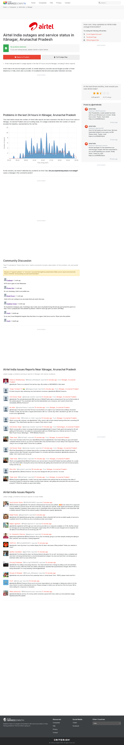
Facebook (76, 726)
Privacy (58, 3)
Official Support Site (92, 40)
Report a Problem (23, 57)
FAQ (51, 3)
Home (33, 3)
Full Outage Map (61, 57)
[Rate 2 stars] (98, 93)
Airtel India (22, 7)
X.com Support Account (93, 34)
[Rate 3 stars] (101, 93)
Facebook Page (91, 37)
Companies (42, 3)
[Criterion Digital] (62, 740)
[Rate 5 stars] (108, 93)
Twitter (75, 723)
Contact (67, 3)
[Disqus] (41, 300)
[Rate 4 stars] (104, 93)
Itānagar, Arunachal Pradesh (69, 389)
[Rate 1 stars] (94, 93)
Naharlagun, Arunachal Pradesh (68, 427)
